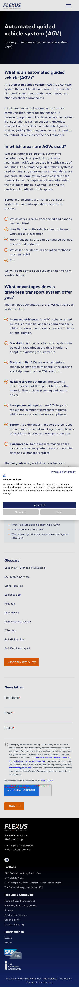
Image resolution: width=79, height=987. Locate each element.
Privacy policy (59, 471)
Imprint (72, 471)
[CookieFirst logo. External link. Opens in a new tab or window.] (4, 475)
